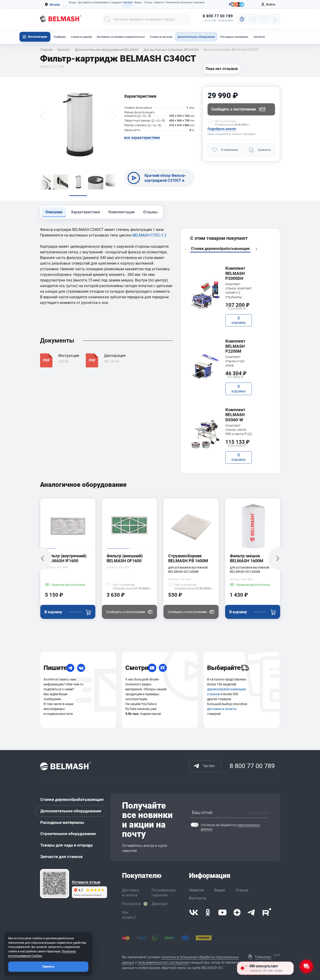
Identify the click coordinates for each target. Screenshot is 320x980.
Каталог (127, 2)
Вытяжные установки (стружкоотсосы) (121, 36)
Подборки (60, 36)
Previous (185, 249)
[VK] (81, 668)
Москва (55, 4)
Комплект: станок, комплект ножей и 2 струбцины (238, 290)
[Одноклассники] (207, 912)
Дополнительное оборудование (196, 36)
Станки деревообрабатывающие (72, 799)
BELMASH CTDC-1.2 (149, 235)
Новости (158, 2)
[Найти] (107, 19)
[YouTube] (152, 668)
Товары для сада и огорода (66, 845)
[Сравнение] (253, 19)
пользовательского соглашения (163, 962)
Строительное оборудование (68, 833)
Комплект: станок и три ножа (235, 361)
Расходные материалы (234, 36)
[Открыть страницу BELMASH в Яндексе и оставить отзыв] (54, 883)
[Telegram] (70, 668)
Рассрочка (131, 904)
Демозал (159, 904)
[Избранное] (264, 19)
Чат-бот (209, 766)
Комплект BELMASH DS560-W (235, 414)
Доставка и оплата (87, 2)
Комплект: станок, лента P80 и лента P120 (238, 430)
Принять (48, 966)
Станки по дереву (81, 36)
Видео (138, 2)
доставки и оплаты (222, 709)
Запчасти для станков (61, 856)
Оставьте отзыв (86, 882)
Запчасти (259, 36)
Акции (72, 2)
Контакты (186, 2)
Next (256, 249)
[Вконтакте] (193, 912)
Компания (199, 2)
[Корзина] (275, 19)
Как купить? (129, 915)
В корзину (238, 320)
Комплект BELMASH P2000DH (235, 273)
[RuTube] (163, 668)
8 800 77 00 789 (218, 16)
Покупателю (172, 2)
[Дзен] (237, 912)
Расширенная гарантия (163, 892)
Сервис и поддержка (110, 2)
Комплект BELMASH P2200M (235, 346)
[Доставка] (244, 668)
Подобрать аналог (222, 129)
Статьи (148, 2)
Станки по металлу (161, 36)
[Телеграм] (242, 4)
